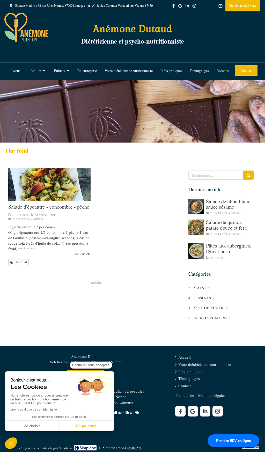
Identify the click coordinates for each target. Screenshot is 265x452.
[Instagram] (194, 7)
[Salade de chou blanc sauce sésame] (196, 206)
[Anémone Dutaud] (26, 40)
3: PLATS (196, 287)
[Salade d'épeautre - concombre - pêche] (49, 184)
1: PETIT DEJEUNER (206, 307)
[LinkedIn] (187, 7)
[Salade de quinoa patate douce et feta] (196, 227)
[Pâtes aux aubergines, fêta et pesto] (196, 251)
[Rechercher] (248, 175)
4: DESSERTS (199, 297)
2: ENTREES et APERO (207, 317)
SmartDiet (134, 447)
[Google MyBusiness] (180, 7)
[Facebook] (173, 7)
